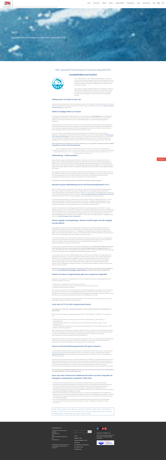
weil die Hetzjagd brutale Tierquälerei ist (69, 216)
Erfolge (158, 3)
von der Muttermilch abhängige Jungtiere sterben (71, 270)
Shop (154, 3)
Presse (138, 3)
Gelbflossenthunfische (58, 354)
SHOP (76, 436)
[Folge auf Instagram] (105, 429)
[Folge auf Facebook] (98, 429)
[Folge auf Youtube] (103, 429)
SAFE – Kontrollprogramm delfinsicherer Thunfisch (23, 7)
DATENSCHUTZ (78, 447)
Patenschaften (130, 3)
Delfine (111, 3)
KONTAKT (77, 442)
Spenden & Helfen (120, 3)
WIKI (163, 3)
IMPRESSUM (77, 449)
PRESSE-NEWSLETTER (80, 440)
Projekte (104, 3)
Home (4, 7)
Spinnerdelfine (97, 116)
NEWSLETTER (78, 438)
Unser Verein (96, 3)
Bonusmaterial (146, 3)
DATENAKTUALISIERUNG (81, 444)
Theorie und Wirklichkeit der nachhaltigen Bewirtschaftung (97, 194)
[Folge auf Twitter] (100, 429)
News (89, 3)
